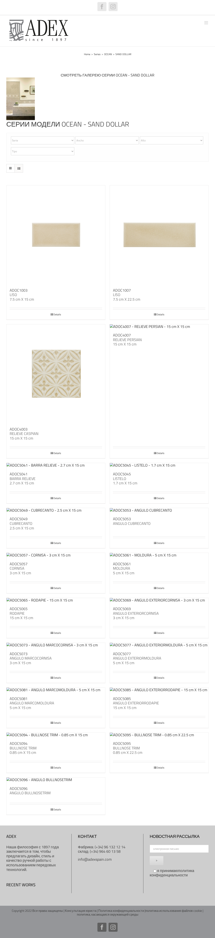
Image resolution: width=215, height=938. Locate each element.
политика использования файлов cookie (173, 910)
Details (57, 314)
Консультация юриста (80, 910)
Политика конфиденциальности (121, 910)
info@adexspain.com (95, 859)
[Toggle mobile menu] (206, 23)
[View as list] (19, 168)
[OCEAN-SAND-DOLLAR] (20, 79)
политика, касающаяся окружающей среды (107, 914)
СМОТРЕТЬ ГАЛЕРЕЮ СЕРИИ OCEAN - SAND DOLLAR (107, 75)
